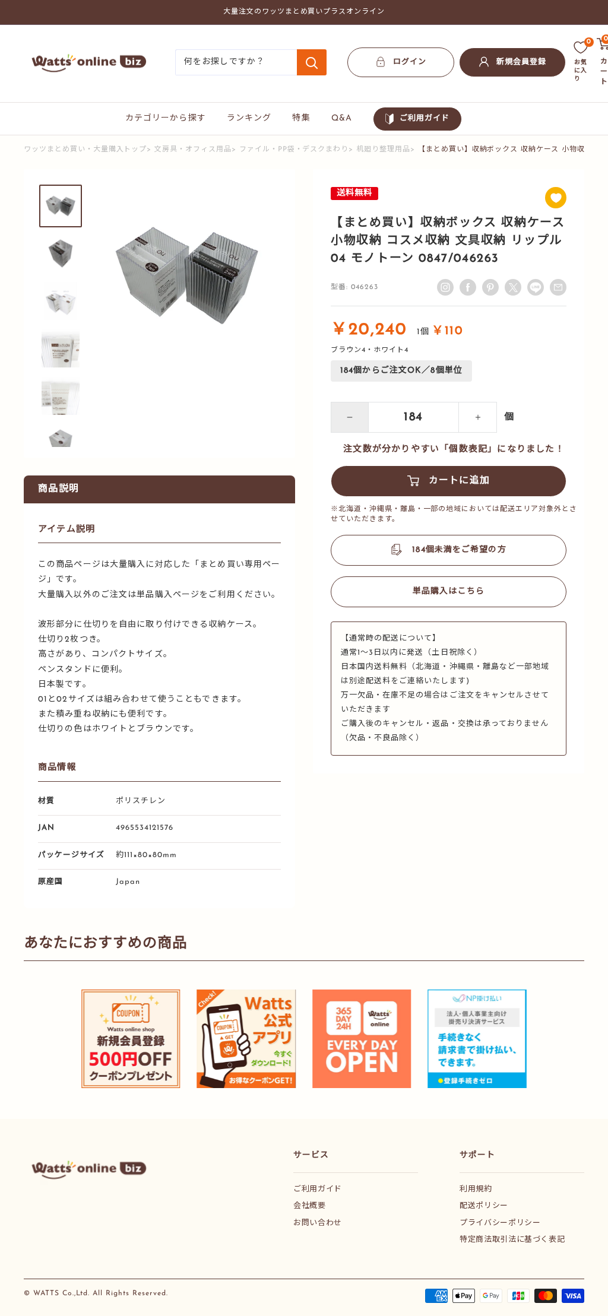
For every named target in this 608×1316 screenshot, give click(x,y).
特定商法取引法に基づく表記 (512, 1240)
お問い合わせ (317, 1223)
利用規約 (476, 1189)
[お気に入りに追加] (555, 197)
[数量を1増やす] (478, 417)
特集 (301, 118)
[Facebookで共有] (468, 287)
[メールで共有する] (535, 287)
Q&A (341, 118)
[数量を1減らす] (350, 417)
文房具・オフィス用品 (193, 149)
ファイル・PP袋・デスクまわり (294, 149)
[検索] (312, 62)
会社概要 (309, 1206)
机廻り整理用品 (383, 149)
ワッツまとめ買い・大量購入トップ (85, 149)
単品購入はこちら (448, 591)
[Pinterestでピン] (490, 287)
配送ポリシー (484, 1206)
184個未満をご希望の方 (459, 550)
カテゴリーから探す (165, 118)
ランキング (249, 118)
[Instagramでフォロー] (445, 287)
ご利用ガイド (424, 118)
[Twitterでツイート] (513, 287)
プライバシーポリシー (500, 1223)
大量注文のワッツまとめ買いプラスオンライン (304, 11)
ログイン (409, 62)
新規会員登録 (521, 62)
